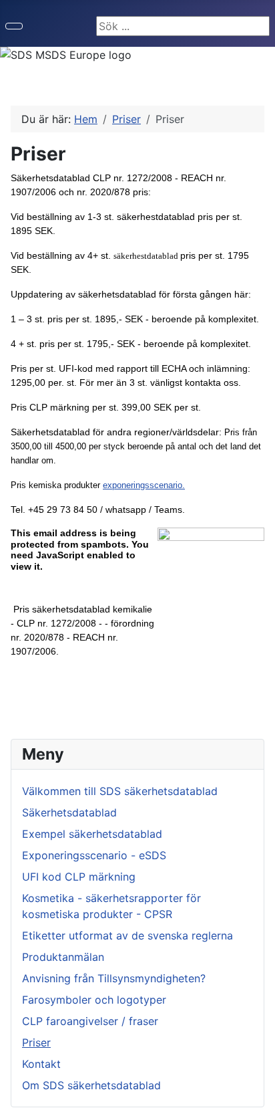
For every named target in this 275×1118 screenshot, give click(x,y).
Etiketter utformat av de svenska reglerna (127, 935)
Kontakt (41, 1064)
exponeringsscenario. (144, 485)
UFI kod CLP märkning (78, 876)
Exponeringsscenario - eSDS (94, 855)
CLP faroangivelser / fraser (90, 1021)
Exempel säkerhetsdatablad (92, 834)
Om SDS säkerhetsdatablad (91, 1085)
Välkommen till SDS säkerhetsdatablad (120, 791)
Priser (36, 1042)
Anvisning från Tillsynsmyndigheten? (114, 978)
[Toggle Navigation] (14, 26)
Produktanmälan (63, 957)
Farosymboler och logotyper (94, 999)
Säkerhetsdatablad (69, 812)
